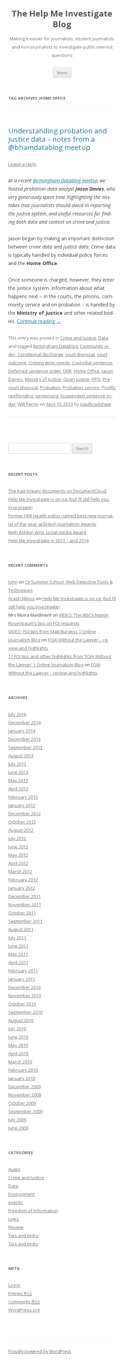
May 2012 (18, 855)
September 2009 (25, 1111)
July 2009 (17, 1120)
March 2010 (20, 1062)
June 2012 (18, 846)
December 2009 (24, 1086)
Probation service (81, 387)
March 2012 (20, 871)
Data (103, 338)
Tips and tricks (23, 1235)
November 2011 (24, 904)
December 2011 (24, 896)
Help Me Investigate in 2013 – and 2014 (48, 540)
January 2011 (21, 979)
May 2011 (18, 954)
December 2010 (24, 987)
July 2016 (17, 714)
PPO (96, 379)
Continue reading (39, 321)
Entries (20, 1293)
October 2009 (22, 1103)
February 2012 (23, 880)
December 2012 (24, 813)
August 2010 (20, 1020)
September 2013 (25, 747)
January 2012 (21, 888)
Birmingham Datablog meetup (65, 180)
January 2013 (21, 805)
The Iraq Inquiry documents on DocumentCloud (57, 491)
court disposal (80, 354)
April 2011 (18, 962)
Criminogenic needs (49, 363)
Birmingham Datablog (55, 346)
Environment (21, 1194)
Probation (50, 387)
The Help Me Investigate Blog (62, 19)
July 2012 (17, 838)
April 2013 (18, 789)
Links (13, 1219)
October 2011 (22, 913)
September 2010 (25, 1012)
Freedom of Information (33, 1211)
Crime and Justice (78, 338)
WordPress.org (24, 1310)
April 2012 (18, 863)
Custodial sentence (92, 363)
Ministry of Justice (43, 379)
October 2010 (22, 1004)
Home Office (87, 371)
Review (15, 1227)
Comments (24, 1302)
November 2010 (24, 995)
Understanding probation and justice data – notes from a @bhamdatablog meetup (57, 139)
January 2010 (21, 1078)
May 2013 (18, 780)
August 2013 (20, 755)
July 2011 (17, 937)
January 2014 (21, 731)
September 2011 (25, 921)
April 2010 (18, 1053)
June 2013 (18, 772)
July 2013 (17, 764)
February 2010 (23, 1070)
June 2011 (18, 946)
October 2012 (22, 822)
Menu (62, 72)
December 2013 (24, 739)
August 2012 (20, 830)
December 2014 (24, 722)
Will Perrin (28, 404)
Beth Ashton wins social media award (47, 532)
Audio (14, 1169)
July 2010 (17, 1028)
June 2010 (18, 1037)
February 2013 (23, 797)
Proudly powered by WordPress (39, 1351)
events (15, 1202)
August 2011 (20, 929)
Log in (14, 1285)
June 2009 (18, 1128)
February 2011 (23, 971)
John (13, 582)
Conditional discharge (40, 354)
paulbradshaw (95, 404)
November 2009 (24, 1095)
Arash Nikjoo (21, 598)
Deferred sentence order (34, 371)
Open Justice (76, 379)
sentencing (46, 396)
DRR (67, 371)
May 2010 (18, 1045)
